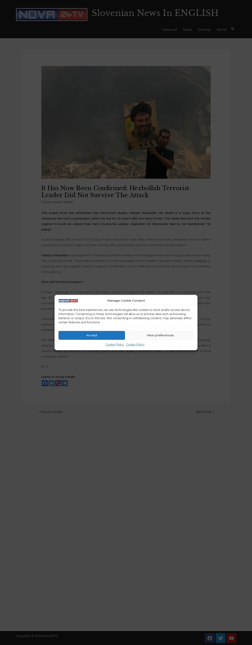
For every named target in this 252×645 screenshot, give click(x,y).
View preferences (160, 335)
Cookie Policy (115, 344)
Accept (91, 335)
